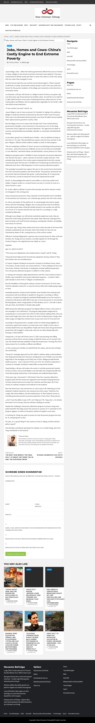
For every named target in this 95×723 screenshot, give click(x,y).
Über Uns (6, 2)
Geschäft (33, 25)
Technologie (70, 25)
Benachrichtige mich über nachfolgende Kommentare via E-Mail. (29, 539)
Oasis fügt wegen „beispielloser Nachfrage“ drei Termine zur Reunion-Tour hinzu (33, 595)
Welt (26, 25)
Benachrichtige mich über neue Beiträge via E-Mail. (24, 547)
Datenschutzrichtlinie (51, 2)
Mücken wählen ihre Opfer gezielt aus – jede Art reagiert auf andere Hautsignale (78, 136)
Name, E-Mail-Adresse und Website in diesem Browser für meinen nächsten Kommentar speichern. (33, 529)
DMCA (26, 2)
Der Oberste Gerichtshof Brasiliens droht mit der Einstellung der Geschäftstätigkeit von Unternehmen (56, 596)
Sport (78, 25)
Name (7, 504)
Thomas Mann (14, 62)
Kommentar (10, 481)
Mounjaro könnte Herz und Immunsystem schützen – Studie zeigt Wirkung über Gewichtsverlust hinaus (78, 126)
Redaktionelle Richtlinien (37, 2)
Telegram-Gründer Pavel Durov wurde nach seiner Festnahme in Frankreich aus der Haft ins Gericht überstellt (33, 641)
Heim (7, 25)
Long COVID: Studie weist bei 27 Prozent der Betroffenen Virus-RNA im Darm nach (77, 116)
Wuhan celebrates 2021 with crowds (50, 455)
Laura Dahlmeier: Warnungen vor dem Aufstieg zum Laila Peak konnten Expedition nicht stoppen (78, 145)
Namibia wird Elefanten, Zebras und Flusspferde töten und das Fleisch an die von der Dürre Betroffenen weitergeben (12, 641)
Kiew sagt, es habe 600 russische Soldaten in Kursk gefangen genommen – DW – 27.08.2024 (54, 639)
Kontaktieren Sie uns (17, 2)
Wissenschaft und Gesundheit (51, 25)
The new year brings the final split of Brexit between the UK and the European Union (19, 456)
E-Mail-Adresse (38, 505)
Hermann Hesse (12, 601)
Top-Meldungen (16, 25)
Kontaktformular (12, 30)
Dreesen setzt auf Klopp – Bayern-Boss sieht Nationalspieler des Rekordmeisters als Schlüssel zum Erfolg (78, 155)
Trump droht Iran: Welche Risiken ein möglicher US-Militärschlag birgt (11, 594)
